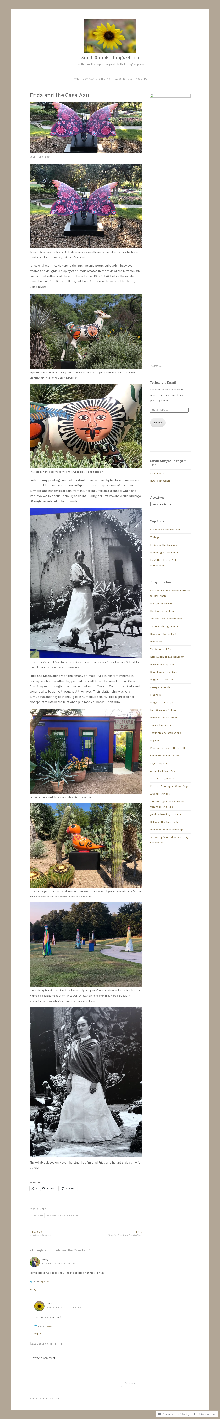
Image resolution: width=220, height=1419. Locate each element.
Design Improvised (161, 603)
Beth (49, 1303)
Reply (33, 1289)
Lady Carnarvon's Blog (163, 710)
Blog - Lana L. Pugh (161, 702)
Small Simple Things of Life (110, 57)
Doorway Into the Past (97, 79)
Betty (45, 1259)
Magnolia (156, 694)
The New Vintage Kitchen (165, 626)
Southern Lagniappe (162, 778)
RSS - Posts (157, 473)
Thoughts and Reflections (165, 732)
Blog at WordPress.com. (44, 1398)
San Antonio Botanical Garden (63, 1215)
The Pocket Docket (161, 725)
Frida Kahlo (37, 1215)
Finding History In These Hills (168, 748)
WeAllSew (156, 641)
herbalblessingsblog (162, 664)
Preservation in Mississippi (167, 829)
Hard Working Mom (162, 611)
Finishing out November (165, 552)
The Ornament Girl (161, 649)
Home (76, 79)
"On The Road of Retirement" (167, 618)
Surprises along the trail (165, 529)
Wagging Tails (123, 79)
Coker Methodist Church (164, 755)
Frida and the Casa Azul (164, 544)
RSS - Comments (160, 480)
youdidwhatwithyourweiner (166, 814)
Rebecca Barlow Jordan (164, 717)
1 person (45, 1281)
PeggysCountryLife (161, 679)
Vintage (155, 537)
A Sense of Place (160, 793)
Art (44, 1209)
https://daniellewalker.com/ (167, 656)
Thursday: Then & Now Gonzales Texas (125, 1233)
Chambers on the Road (163, 671)
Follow (158, 422)
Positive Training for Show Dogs (169, 786)
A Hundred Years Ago (162, 770)
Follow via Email (163, 382)
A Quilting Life (159, 763)
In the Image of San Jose (40, 1233)
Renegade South (160, 687)
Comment (130, 1383)
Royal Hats (156, 740)
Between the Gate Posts (164, 822)
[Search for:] (166, 365)
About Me (141, 79)
